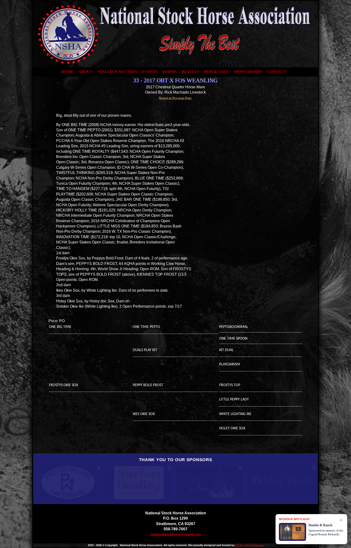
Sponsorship (247, 71)
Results (190, 71)
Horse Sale (216, 71)
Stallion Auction (117, 71)
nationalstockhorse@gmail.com (175, 534)
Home (67, 71)
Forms (169, 71)
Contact (276, 71)
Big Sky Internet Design (248, 545)
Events (150, 71)
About (85, 71)
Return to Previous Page (175, 98)
